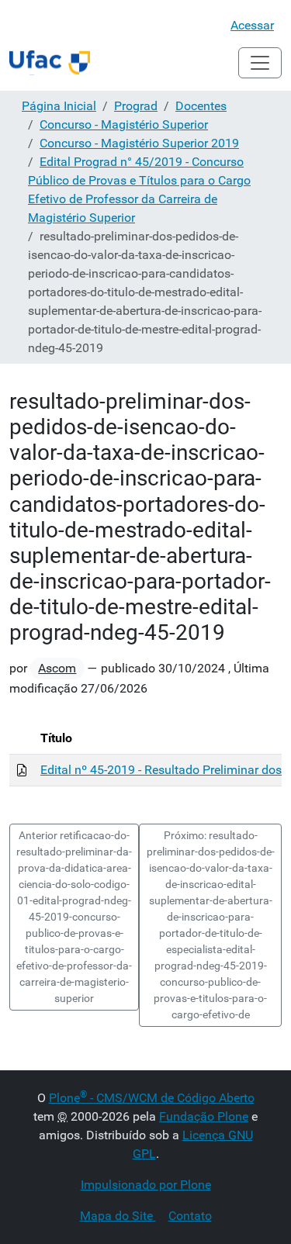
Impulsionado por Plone (146, 1184)
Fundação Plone (203, 1116)
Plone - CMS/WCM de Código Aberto (152, 1097)
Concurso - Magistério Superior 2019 (139, 143)
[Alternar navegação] (260, 62)
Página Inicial (59, 105)
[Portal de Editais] (49, 62)
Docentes (201, 105)
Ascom (57, 668)
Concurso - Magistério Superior (124, 124)
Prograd (136, 105)
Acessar (252, 25)
